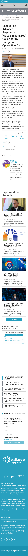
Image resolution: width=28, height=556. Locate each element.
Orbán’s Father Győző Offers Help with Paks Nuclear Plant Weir (13, 406)
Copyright (10, 551)
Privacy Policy (8, 439)
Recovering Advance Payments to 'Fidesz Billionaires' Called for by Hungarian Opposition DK (14, 35)
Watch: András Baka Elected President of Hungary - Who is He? (13, 394)
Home (3, 16)
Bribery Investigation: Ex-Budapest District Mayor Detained (13, 215)
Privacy (21, 551)
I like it (15, 136)
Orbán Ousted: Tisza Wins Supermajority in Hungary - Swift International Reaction (13, 245)
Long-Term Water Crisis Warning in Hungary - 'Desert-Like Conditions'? (14, 383)
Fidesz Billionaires (15, 146)
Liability (16, 551)
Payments (7, 146)
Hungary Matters (13, 161)
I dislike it (21, 138)
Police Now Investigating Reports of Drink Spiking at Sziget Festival (14, 388)
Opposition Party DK (9, 149)
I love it (6, 138)
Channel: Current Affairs (13, 16)
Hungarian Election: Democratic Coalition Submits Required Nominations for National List (13, 275)
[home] (4, 1)
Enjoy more (14, 319)
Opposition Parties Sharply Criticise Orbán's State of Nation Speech (13, 305)
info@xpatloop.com (11, 521)
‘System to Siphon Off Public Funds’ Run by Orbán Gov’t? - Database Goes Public (14, 400)
